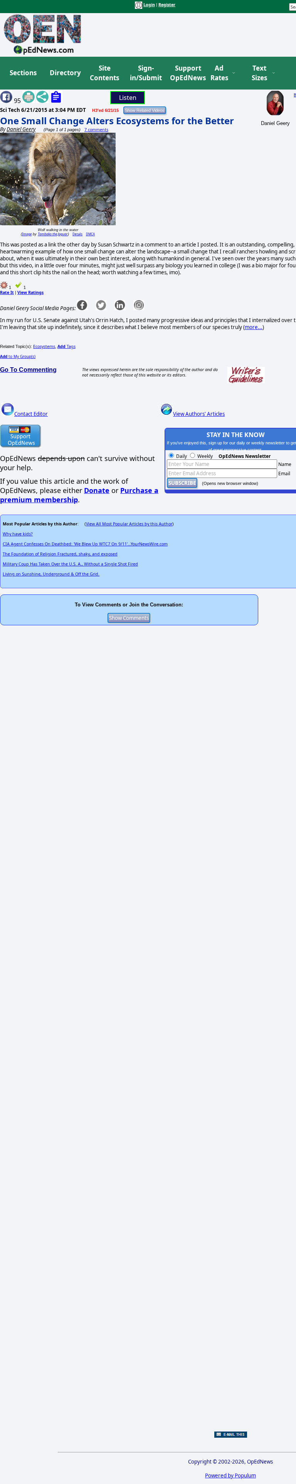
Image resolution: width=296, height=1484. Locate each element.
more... (253, 327)
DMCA (90, 234)
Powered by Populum (230, 1475)
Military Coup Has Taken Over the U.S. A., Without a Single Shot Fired (70, 564)
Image (27, 233)
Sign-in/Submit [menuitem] (145, 73)
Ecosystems (44, 346)
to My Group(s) (17, 356)
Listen (127, 97)
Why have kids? (18, 534)
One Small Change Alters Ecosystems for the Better (117, 120)
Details (77, 234)
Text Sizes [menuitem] (259, 73)
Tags (66, 346)
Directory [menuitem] (65, 72)
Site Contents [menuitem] (104, 73)
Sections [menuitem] (23, 72)
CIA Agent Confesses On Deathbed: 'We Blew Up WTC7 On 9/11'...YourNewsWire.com (85, 544)
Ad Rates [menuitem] (219, 73)
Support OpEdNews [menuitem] (185, 73)
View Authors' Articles (199, 413)
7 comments (96, 129)
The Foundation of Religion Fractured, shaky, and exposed (60, 554)
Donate (96, 490)
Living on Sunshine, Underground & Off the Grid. (51, 574)
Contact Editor (31, 413)
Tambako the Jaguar (53, 233)
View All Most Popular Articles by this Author (129, 524)
